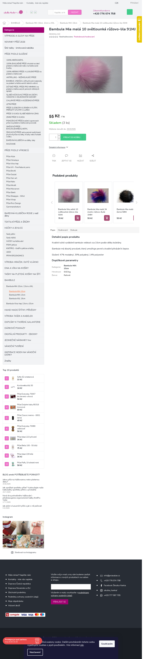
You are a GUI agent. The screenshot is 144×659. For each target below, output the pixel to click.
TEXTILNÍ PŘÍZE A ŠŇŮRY (17, 221)
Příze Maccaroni (12, 189)
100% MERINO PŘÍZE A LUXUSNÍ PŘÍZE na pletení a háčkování (23, 72)
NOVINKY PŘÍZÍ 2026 (14, 41)
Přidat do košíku (71, 137)
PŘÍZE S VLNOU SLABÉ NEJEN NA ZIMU (22, 113)
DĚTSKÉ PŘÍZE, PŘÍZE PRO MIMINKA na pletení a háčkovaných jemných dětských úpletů (22, 89)
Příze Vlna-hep (12, 163)
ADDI (8, 252)
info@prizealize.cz (112, 575)
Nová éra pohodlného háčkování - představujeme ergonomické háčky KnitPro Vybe (21, 498)
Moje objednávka (15, 601)
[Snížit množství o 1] (59, 138)
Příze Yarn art (11, 178)
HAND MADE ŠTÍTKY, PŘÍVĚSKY (20, 310)
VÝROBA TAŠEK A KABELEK (18, 316)
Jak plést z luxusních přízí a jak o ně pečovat (22, 506)
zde (82, 645)
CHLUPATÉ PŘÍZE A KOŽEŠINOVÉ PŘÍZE (22, 100)
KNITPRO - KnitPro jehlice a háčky (20, 248)
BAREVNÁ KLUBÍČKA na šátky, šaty (20, 140)
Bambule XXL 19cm (17, 298)
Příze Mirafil (11, 185)
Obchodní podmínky (17, 592)
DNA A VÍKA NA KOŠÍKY (16, 268)
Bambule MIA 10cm (17, 291)
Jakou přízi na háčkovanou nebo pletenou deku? (21, 481)
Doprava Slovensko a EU (19, 588)
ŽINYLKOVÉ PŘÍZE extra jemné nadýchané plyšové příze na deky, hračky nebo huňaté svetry (23, 134)
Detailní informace (57, 147)
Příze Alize (10, 156)
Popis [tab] (52, 230)
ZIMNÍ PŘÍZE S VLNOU (15, 117)
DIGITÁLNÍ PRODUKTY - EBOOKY (20, 334)
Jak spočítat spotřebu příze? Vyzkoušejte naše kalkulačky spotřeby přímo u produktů (23, 489)
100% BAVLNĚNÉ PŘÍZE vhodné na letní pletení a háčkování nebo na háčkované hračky (23, 65)
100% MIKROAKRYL (14, 60)
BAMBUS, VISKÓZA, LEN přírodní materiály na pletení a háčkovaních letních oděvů (24, 82)
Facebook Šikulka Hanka (115, 585)
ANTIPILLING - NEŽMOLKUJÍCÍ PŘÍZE (21, 77)
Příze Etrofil (11, 171)
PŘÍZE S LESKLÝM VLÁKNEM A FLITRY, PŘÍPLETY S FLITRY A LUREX (22, 109)
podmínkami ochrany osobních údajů (70, 594)
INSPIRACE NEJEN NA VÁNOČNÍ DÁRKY (20, 353)
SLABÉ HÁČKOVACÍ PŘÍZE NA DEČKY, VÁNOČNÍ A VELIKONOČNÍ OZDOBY (22, 96)
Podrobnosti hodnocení (84, 36)
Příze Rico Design (13, 203)
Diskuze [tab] (73, 230)
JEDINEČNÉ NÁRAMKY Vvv (17, 340)
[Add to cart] (77, 218)
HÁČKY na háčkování (14, 241)
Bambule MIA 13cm (17, 295)
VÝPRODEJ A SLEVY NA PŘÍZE (19, 35)
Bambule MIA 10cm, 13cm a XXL (19, 286)
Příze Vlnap (11, 199)
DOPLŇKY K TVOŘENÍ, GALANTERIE (22, 322)
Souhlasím (107, 643)
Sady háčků (11, 237)
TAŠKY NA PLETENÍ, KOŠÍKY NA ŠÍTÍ (22, 274)
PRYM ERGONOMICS (15, 255)
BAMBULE (9, 280)
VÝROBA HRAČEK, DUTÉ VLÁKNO (21, 262)
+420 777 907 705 (112, 595)
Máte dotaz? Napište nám (13, 3)
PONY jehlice (11, 245)
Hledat (74, 12)
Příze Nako (10, 181)
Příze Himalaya (12, 160)
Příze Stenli (10, 192)
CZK (116, 3)
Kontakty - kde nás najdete (37, 3)
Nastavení (35, 652)
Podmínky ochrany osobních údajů (23, 596)
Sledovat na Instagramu (25, 552)
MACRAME (10, 144)
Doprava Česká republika (19, 583)
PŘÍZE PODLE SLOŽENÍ (15, 54)
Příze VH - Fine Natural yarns (18, 167)
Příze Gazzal (11, 174)
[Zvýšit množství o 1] (59, 135)
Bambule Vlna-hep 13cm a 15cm (19, 303)
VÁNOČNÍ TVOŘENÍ (13, 346)
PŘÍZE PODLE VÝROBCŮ (16, 150)
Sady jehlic (10, 234)
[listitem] (69, 202)
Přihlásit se (59, 602)
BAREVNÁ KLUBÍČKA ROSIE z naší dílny (21, 214)
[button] (52, 202)
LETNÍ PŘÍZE (11, 104)
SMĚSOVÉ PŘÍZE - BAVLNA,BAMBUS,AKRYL (17, 127)
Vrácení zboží (14, 605)
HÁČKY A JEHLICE (13, 228)
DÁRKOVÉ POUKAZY (14, 328)
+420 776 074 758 (112, 580)
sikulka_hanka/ (110, 590)
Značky (7, 360)
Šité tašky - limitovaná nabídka (19, 48)
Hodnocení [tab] (63, 230)
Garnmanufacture (13, 207)
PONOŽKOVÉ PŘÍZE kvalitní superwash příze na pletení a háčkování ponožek (22, 122)
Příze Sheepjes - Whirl (15, 196)
